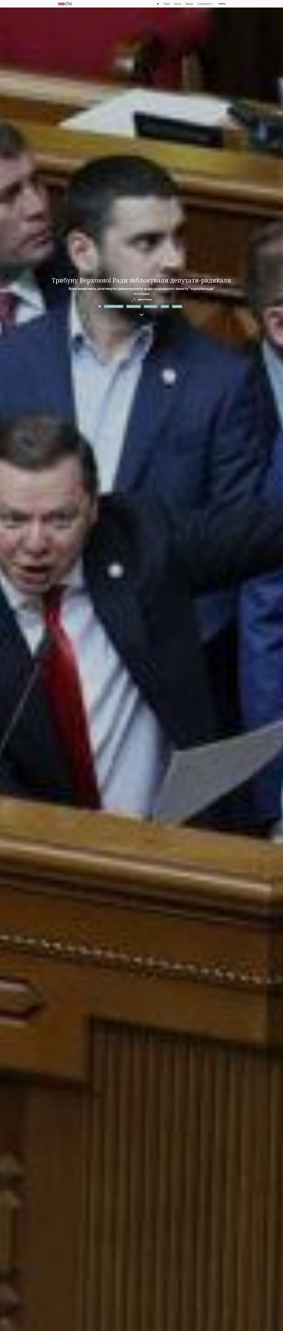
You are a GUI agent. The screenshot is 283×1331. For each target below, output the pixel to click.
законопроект (151, 306)
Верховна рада (133, 306)
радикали (177, 306)
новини (165, 306)
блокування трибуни (113, 306)
